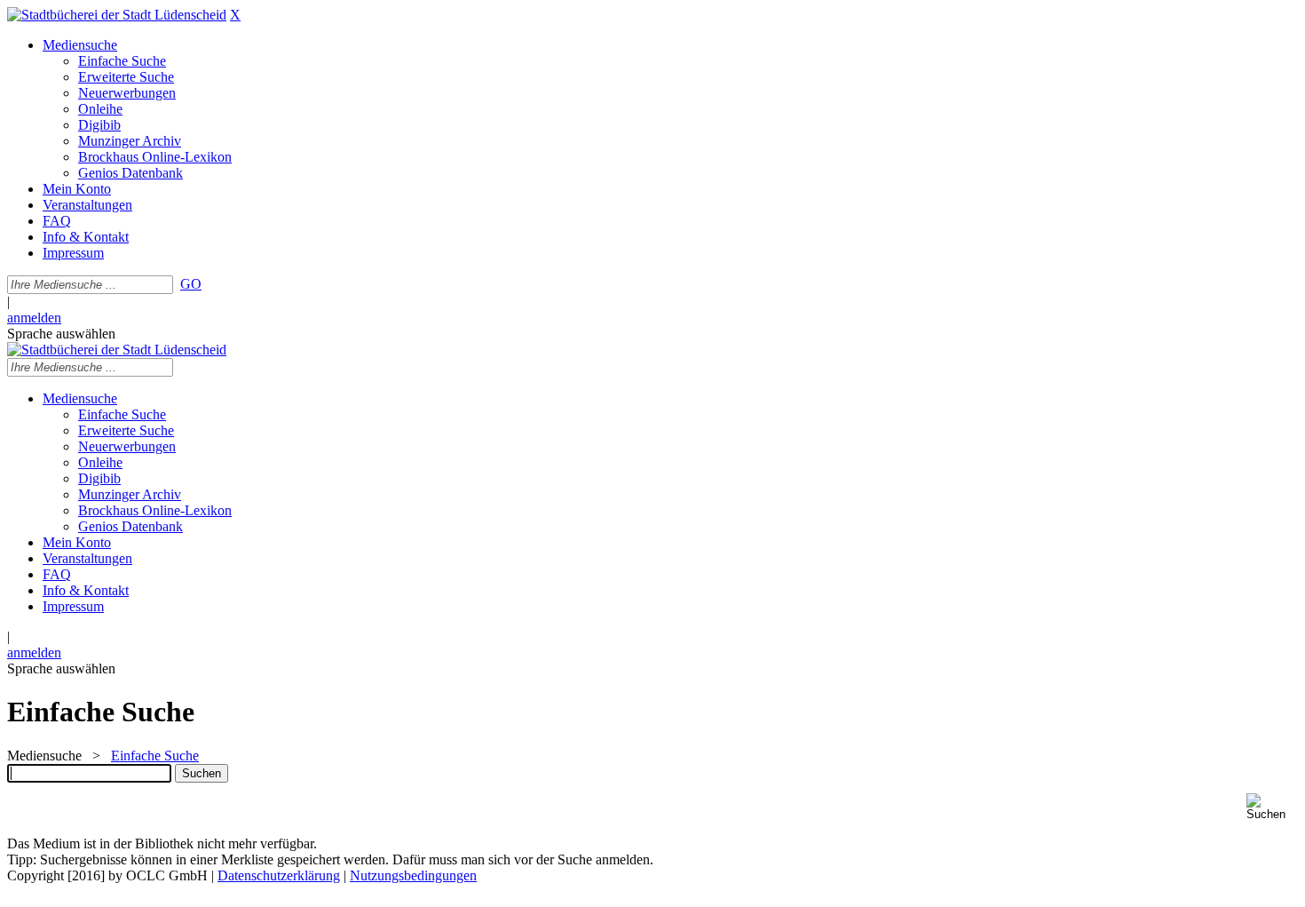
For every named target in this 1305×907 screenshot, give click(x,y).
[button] (1272, 807)
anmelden (34, 317)
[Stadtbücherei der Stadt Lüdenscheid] (116, 14)
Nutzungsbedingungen (413, 875)
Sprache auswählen (61, 333)
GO (191, 283)
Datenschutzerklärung (279, 875)
